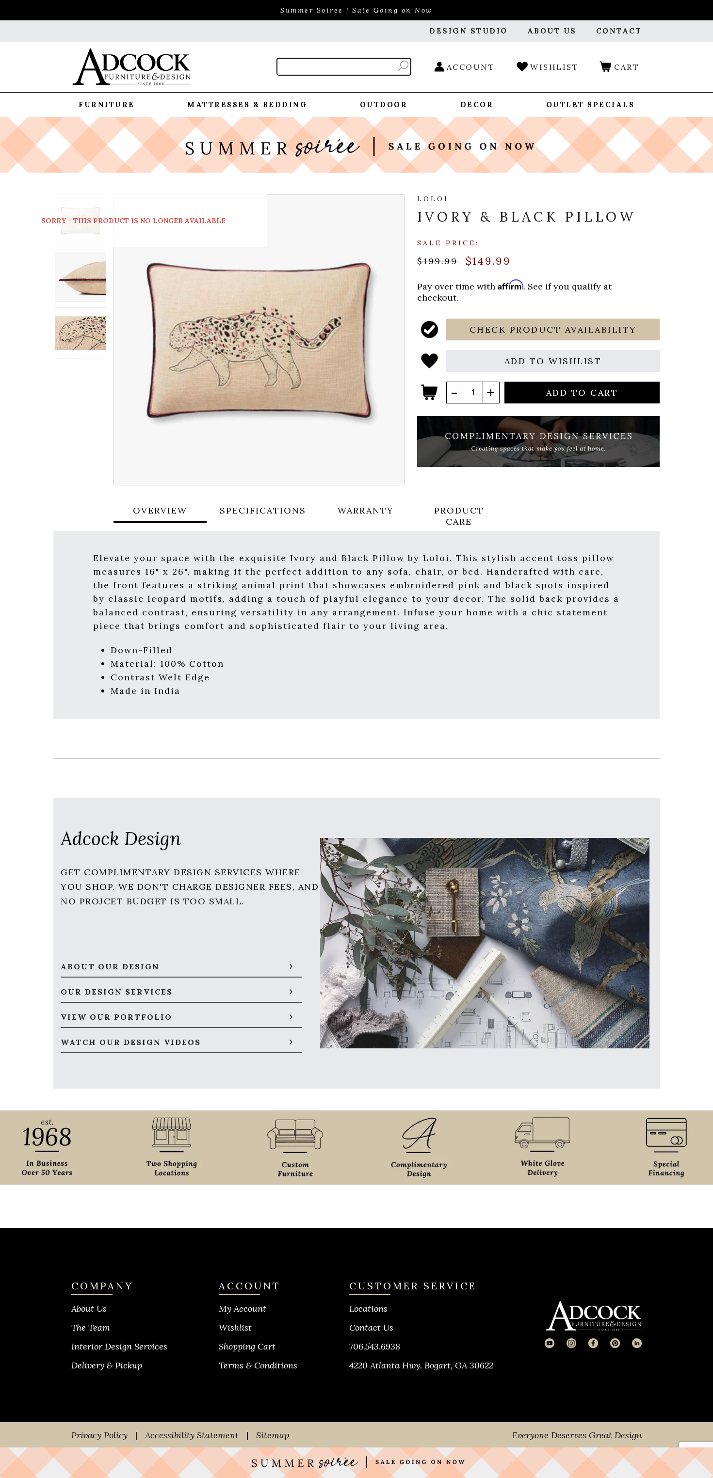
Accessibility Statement (192, 1435)
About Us (89, 1308)
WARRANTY (366, 510)
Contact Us (371, 1327)
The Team (90, 1327)
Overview (160, 510)
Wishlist (235, 1327)
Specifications (263, 510)
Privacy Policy (99, 1435)
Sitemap (272, 1435)
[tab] (160, 516)
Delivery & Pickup (106, 1365)
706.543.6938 (374, 1346)
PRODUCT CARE (459, 516)
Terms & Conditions (258, 1365)
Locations (368, 1308)
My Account (242, 1308)
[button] (553, 329)
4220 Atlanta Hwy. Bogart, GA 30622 (421, 1365)
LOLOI (433, 198)
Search (403, 66)
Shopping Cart (247, 1346)
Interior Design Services (119, 1346)
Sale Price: (448, 242)
